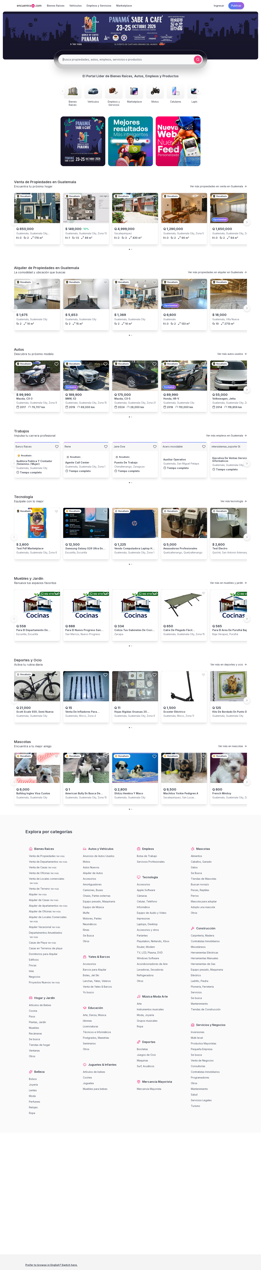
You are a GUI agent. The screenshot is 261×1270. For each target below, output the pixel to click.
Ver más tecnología (232, 501)
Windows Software (148, 958)
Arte (139, 1003)
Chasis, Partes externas (96, 895)
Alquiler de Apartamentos (43, 905)
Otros (32, 1056)
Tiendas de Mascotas (203, 878)
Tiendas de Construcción (206, 1009)
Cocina (33, 1010)
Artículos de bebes (94, 1071)
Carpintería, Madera (202, 935)
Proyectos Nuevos (40, 982)
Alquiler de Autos (93, 873)
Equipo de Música (93, 907)
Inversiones (197, 1032)
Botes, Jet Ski (91, 975)
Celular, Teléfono (147, 901)
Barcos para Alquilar (94, 969)
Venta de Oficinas (39, 873)
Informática (143, 907)
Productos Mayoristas (203, 1043)
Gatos (194, 867)
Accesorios (89, 878)
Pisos (32, 1016)
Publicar (236, 5)
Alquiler (33, 894)
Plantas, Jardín (37, 1022)
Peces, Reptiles (200, 890)
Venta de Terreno (39, 888)
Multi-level (197, 1037)
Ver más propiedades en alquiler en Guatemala (215, 272)
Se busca (34, 1039)
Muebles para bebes (95, 1088)
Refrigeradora (145, 975)
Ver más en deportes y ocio (226, 664)
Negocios (34, 976)
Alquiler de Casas (39, 900)
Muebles (34, 1027)
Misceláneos (198, 946)
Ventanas (34, 1050)
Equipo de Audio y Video (151, 912)
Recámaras (35, 1033)
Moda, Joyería (145, 1015)
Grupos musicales (147, 1020)
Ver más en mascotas (230, 746)
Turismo (195, 1105)
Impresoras (143, 918)
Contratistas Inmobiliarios (205, 941)
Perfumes (34, 1101)
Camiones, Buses (93, 890)
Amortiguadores (92, 884)
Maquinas (142, 1060)
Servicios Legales (201, 1100)
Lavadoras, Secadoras (150, 969)
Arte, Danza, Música (94, 1015)
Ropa (32, 1113)
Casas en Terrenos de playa (45, 948)
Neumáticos (90, 924)
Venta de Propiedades (42, 855)
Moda (32, 1095)
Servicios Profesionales (151, 861)
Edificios (34, 959)
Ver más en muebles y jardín (226, 582)
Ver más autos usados (230, 353)
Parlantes (142, 935)
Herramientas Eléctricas (204, 952)
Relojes (33, 1107)
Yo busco (88, 992)
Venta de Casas (38, 867)
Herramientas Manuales (204, 958)
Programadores (200, 1077)
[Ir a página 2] (131, 249)
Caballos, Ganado (201, 861)
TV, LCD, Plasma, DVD (150, 952)
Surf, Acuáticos (145, 1066)
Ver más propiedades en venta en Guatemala (216, 186)
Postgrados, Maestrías (96, 1037)
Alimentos (196, 855)
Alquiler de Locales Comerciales (48, 917)
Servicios (196, 992)
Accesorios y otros (148, 929)
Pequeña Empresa (201, 1049)
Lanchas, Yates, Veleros (97, 980)
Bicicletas (142, 1049)
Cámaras (142, 895)
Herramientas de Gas (203, 963)
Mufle (86, 912)
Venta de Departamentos (43, 861)
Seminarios (89, 1043)
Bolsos (33, 1078)
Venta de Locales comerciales (46, 878)
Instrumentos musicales (150, 1009)
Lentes (33, 1090)
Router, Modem (146, 946)
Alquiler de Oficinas (40, 911)
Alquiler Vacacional (40, 926)
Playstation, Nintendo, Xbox (153, 941)
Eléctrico (196, 975)
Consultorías (198, 1066)
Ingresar (219, 5)
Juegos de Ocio (146, 1054)
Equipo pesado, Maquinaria (99, 901)
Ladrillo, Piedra (199, 980)
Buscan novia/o (200, 884)
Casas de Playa (38, 942)
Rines (86, 929)
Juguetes (88, 1083)
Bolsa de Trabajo (147, 855)
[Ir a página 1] (129, 249)
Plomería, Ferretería (202, 986)
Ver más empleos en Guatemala (224, 435)
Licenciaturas (90, 1026)
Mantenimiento (199, 1003)
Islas (31, 971)
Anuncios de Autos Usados (98, 855)
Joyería (33, 1084)
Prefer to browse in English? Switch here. (51, 1264)
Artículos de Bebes (40, 1005)
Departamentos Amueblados (45, 932)
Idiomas (87, 1020)
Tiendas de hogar (39, 1044)
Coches (87, 1077)
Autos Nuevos (91, 867)
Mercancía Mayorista (149, 1088)
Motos (86, 861)
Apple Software (146, 890)
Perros (195, 895)
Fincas (32, 965)
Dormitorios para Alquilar (43, 953)
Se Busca (88, 935)
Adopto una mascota (203, 907)
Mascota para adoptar (204, 901)
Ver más (60, 856)
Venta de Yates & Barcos (97, 986)
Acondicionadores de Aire (152, 963)
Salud (194, 1094)
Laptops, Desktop (147, 924)
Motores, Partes (92, 918)
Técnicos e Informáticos (97, 1032)
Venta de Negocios (202, 1060)
